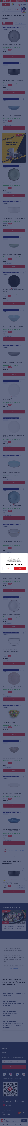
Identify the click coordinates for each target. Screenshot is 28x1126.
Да (20, 568)
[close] (26, 554)
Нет (8, 568)
